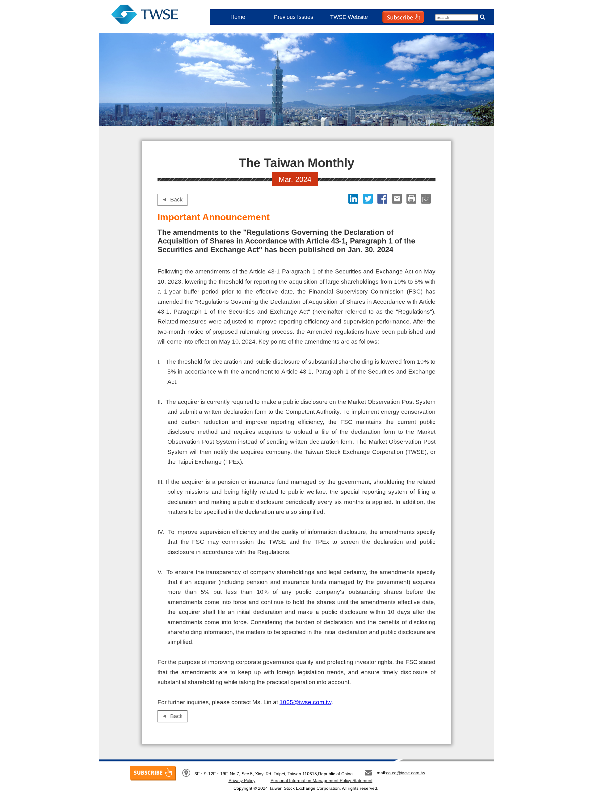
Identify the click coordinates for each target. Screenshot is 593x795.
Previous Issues (293, 17)
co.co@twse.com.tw (405, 772)
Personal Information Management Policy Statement (321, 780)
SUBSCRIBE (153, 773)
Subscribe (390, 29)
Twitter (368, 199)
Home (237, 17)
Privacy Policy (242, 780)
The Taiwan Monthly (150, 15)
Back (176, 200)
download (426, 199)
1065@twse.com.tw (305, 702)
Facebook (383, 199)
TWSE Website (349, 17)
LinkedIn (354, 199)
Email (397, 199)
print (412, 199)
